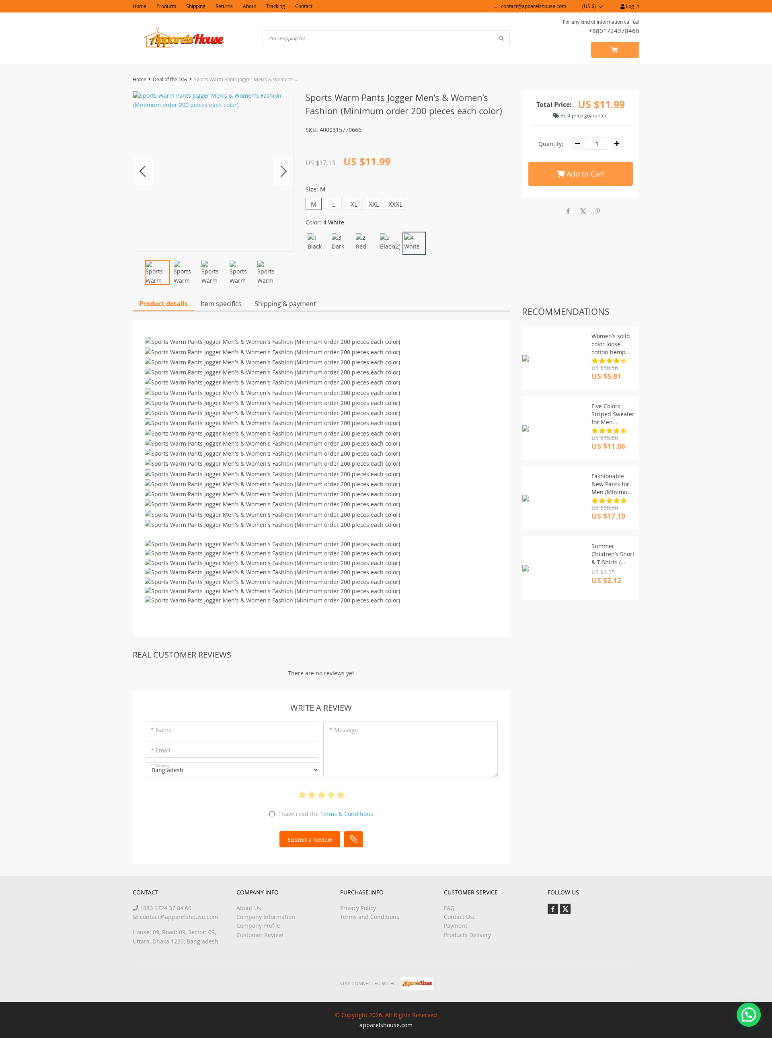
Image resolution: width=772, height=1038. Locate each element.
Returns (224, 6)
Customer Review (259, 935)
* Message (343, 730)
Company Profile (258, 925)
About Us (248, 908)
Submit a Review (309, 839)
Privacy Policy (358, 908)
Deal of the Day (170, 79)
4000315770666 (340, 130)
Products (166, 6)
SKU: (312, 130)
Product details (163, 303)
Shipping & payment (285, 303)
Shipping (195, 6)
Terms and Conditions (369, 917)
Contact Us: (459, 917)
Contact (303, 6)
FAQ (449, 908)
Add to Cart (584, 174)
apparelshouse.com (386, 1025)
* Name (161, 730)
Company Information (265, 917)
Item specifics (221, 303)
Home (139, 6)
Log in (632, 6)
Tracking (275, 6)
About (249, 6)
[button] (749, 1015)
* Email (160, 750)
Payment (455, 925)
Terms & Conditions (346, 814)
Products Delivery (467, 935)
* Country (160, 766)
